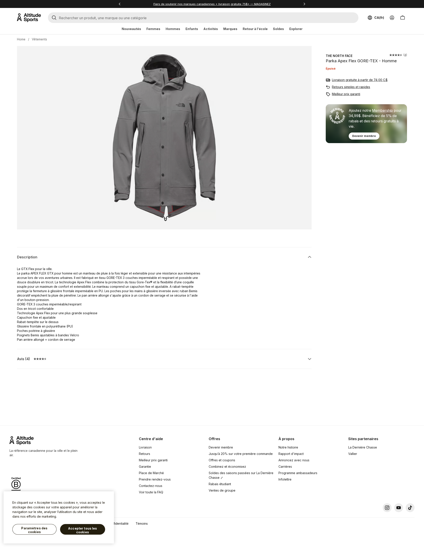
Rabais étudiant (220, 484)
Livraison (145, 447)
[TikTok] (410, 507)
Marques (230, 29)
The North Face (339, 56)
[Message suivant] (304, 4)
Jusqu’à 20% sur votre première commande (241, 454)
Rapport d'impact (291, 454)
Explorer (296, 29)
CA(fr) (379, 17)
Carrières (285, 466)
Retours (144, 454)
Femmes (153, 29)
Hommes (173, 29)
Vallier (352, 454)
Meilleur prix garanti (346, 94)
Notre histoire (288, 447)
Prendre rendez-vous (155, 479)
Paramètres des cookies (34, 530)
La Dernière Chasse (362, 447)
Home (21, 39)
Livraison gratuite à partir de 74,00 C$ (360, 80)
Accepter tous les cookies (82, 530)
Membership (382, 110)
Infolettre (285, 479)
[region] (59, 517)
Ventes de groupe (222, 490)
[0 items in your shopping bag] (402, 17)
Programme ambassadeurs (297, 473)
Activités (210, 29)
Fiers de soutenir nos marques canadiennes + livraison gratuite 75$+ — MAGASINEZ (212, 4)
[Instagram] (387, 507)
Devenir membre (364, 136)
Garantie (145, 466)
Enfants (192, 29)
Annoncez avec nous (293, 460)
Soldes (278, 29)
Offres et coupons (222, 460)
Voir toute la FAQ (151, 492)
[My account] (392, 17)
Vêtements (39, 39)
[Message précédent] (120, 4)
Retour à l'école (255, 29)
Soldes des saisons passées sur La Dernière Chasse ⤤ (241, 475)
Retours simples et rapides (351, 87)
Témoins (142, 523)
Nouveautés (131, 29)
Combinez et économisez (227, 466)
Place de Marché (151, 473)
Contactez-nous (150, 486)
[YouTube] (398, 507)
